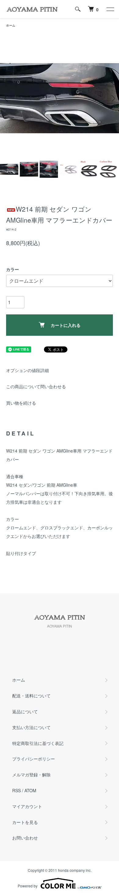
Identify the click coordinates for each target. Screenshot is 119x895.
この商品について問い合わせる (36, 386)
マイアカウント (27, 806)
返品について (25, 711)
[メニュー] (110, 9)
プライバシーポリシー (33, 759)
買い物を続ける (21, 403)
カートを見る (25, 822)
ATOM (30, 790)
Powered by (28, 885)
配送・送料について (31, 696)
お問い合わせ (25, 838)
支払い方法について (31, 727)
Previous (7, 98)
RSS (16, 790)
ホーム (10, 25)
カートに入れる (66, 325)
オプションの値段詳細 (27, 370)
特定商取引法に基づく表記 (37, 743)
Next (112, 98)
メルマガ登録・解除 (31, 774)
